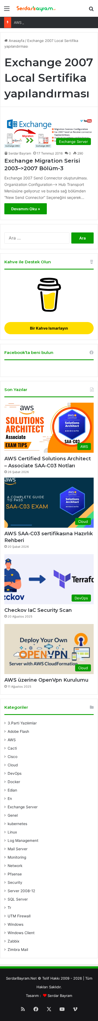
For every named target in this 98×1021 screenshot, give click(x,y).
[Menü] (7, 10)
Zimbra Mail (18, 949)
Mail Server (17, 849)
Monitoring (17, 857)
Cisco (12, 756)
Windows (15, 924)
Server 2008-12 (21, 891)
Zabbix (13, 941)
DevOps (15, 773)
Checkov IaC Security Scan (38, 610)
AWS (12, 740)
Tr (9, 907)
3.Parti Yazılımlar (22, 723)
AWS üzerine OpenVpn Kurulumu (41, 22)
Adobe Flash (18, 731)
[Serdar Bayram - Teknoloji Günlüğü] (35, 8)
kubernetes (17, 824)
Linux (12, 832)
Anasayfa (16, 40)
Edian (12, 790)
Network (15, 866)
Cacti (12, 748)
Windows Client (21, 933)
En (10, 798)
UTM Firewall (19, 916)
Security (15, 882)
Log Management (23, 840)
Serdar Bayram (19, 153)
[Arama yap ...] (91, 10)
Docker (14, 782)
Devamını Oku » (25, 208)
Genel (13, 815)
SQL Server (18, 899)
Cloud (13, 765)
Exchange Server (23, 807)
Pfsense (15, 874)
